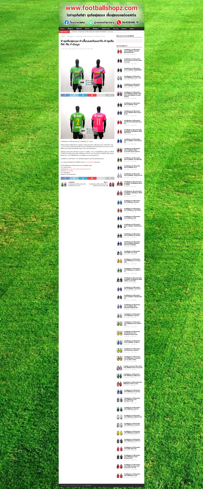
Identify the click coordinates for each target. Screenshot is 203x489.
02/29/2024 (127, 434)
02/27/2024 (127, 450)
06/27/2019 (65, 49)
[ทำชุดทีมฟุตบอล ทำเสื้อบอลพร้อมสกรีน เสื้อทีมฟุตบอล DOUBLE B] (119, 433)
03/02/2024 (127, 418)
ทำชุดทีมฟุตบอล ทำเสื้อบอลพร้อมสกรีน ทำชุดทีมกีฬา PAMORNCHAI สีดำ (132, 226)
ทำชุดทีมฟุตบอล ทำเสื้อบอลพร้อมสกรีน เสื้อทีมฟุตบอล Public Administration (132, 456)
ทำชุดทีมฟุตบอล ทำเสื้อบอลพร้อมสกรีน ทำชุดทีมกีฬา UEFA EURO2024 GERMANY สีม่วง (132, 306)
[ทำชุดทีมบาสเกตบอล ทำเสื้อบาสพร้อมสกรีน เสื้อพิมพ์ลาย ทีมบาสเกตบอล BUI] (119, 367)
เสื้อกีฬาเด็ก (79, 28)
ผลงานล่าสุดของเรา (121, 46)
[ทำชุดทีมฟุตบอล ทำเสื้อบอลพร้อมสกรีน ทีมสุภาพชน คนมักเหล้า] (119, 350)
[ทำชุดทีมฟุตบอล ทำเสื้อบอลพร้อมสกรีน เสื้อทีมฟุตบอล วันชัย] (119, 475)
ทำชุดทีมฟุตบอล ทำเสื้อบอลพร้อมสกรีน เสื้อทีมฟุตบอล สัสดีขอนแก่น (132, 374)
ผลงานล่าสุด (82, 49)
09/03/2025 (127, 71)
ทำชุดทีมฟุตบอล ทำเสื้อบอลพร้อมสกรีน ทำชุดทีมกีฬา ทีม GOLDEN (132, 234)
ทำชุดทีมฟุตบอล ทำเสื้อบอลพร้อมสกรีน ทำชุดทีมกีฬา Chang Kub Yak (133, 174)
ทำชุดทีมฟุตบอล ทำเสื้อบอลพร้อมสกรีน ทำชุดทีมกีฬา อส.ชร (132, 166)
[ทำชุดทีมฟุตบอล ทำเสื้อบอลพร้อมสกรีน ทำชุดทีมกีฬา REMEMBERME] (119, 70)
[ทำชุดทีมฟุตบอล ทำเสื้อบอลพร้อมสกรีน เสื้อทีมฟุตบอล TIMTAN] (119, 315)
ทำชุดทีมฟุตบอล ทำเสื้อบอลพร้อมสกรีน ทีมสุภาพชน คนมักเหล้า (132, 349)
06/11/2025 (127, 144)
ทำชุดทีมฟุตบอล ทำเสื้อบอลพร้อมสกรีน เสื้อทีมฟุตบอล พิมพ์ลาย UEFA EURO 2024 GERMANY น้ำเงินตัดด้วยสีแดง (132, 94)
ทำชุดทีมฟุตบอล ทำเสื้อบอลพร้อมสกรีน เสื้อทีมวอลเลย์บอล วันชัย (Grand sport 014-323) (132, 466)
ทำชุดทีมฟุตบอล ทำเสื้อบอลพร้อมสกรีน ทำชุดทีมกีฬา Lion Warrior (132, 288)
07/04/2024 (127, 290)
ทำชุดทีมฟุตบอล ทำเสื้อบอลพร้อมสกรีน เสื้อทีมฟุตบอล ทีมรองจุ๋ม (132, 201)
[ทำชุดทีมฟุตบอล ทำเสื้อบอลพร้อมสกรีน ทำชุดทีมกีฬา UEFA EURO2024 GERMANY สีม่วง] (119, 306)
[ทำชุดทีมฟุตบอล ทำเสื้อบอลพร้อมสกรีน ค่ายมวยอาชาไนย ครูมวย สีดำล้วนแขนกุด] (119, 60)
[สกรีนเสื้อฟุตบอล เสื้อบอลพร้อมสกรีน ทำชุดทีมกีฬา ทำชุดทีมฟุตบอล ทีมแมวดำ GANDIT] (119, 183)
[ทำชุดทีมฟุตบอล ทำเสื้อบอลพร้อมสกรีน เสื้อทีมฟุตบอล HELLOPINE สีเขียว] (119, 323)
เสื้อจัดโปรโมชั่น (106, 28)
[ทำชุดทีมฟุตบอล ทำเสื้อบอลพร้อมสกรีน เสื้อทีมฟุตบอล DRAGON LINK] (119, 417)
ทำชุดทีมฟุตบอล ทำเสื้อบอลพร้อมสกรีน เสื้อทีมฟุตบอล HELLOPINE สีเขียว (132, 323)
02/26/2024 (127, 460)
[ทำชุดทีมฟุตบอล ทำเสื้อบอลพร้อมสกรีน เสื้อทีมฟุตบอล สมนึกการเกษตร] (119, 383)
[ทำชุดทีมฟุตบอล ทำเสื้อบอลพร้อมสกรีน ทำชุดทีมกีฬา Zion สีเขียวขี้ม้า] (119, 159)
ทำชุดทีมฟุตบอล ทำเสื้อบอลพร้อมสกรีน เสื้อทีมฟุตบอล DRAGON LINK (133, 416)
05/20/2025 (127, 246)
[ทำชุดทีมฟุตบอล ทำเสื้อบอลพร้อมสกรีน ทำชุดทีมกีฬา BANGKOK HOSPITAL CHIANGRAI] (119, 243)
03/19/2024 (127, 393)
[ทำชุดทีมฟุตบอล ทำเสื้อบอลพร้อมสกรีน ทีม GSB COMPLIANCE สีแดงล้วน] (119, 122)
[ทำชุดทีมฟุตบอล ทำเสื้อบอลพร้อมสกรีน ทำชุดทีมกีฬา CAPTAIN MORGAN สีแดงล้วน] (119, 51)
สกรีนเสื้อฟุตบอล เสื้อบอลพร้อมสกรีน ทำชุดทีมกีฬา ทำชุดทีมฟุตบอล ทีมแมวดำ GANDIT (133, 183)
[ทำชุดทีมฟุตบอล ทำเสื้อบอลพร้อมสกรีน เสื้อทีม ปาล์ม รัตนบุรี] (119, 253)
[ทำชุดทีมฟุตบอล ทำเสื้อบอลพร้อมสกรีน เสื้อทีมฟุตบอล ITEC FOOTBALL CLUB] (119, 399)
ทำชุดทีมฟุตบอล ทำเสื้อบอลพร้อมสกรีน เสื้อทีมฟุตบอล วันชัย (132, 474)
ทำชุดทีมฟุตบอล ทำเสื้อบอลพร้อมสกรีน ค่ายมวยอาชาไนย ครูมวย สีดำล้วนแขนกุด (133, 60)
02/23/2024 (127, 469)
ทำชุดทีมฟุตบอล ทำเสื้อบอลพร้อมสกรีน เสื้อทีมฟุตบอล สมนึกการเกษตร (132, 382)
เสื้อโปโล (87, 28)
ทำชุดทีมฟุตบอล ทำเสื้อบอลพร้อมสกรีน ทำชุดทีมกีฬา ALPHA (132, 103)
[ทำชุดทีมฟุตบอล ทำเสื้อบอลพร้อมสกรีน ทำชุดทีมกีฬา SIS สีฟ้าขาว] (119, 342)
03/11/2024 (127, 402)
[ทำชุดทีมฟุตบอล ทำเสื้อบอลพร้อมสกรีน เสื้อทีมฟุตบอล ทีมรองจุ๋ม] (119, 202)
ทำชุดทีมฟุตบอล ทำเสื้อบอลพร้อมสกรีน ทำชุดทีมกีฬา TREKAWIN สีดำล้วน (133, 297)
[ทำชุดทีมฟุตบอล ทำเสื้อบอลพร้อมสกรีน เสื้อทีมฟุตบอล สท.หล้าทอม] (119, 392)
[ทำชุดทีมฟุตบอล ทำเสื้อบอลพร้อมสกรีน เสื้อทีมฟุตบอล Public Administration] (119, 457)
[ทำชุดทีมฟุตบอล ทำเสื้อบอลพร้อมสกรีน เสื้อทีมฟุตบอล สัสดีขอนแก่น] (119, 375)
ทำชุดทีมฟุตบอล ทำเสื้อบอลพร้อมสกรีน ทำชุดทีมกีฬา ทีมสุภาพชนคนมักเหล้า (132, 112)
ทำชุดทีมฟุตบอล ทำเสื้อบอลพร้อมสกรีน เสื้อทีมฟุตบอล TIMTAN (132, 314)
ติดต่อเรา (132, 28)
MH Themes (88, 485)
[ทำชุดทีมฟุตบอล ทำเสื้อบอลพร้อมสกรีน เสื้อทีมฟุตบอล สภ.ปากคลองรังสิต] (119, 260)
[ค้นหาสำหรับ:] (134, 31)
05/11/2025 (127, 254)
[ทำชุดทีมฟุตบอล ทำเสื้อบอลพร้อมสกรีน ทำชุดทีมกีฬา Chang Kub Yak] (119, 175)
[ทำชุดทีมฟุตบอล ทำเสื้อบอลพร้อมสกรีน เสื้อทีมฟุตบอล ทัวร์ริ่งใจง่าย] (119, 441)
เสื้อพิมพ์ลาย (96, 28)
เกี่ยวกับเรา (124, 28)
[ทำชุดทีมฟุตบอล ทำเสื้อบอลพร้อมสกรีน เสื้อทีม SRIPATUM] (119, 449)
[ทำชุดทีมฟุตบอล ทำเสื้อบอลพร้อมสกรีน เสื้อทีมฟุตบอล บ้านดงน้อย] (119, 425)
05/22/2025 (127, 229)
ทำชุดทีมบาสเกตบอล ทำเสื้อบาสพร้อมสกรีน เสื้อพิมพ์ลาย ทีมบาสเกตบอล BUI (133, 366)
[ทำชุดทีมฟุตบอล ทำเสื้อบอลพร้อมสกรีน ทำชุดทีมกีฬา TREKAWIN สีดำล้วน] (119, 297)
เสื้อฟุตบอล (70, 28)
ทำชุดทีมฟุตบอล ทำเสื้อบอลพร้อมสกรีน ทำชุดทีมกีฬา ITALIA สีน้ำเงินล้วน (133, 140)
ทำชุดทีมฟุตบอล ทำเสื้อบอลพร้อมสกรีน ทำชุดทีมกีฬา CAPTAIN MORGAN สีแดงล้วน (132, 51)
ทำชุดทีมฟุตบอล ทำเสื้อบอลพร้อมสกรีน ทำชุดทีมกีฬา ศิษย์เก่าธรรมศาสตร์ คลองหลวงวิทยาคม (132, 150)
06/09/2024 (127, 336)
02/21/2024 (127, 477)
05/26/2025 (127, 211)
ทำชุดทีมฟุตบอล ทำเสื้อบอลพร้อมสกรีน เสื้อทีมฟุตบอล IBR (132, 217)
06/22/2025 (127, 125)
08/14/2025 (127, 87)
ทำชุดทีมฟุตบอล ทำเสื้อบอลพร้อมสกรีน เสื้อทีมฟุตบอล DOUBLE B (132, 432)
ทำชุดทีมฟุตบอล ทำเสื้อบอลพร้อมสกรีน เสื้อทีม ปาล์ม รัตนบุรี (132, 251)
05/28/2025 (127, 204)
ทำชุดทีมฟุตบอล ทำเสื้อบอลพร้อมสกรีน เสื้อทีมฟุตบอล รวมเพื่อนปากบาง (132, 270)
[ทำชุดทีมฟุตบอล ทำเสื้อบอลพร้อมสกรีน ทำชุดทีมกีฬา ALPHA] (119, 104)
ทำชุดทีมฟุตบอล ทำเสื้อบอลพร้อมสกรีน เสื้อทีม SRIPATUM (132, 448)
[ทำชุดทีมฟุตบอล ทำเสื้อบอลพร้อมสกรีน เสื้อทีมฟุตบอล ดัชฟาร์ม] (119, 409)
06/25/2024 (127, 309)
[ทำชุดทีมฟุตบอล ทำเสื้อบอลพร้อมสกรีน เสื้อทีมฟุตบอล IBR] (119, 218)
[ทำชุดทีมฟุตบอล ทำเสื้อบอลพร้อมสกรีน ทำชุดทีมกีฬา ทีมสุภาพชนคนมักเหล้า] (119, 112)
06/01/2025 (127, 186)
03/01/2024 (127, 426)
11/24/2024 (127, 263)
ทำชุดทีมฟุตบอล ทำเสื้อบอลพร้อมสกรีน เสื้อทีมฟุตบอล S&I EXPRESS (132, 209)
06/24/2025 (127, 115)
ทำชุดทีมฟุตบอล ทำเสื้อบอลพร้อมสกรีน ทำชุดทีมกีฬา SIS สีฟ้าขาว (132, 341)
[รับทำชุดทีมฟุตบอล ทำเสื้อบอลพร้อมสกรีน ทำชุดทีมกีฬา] (101, 26)
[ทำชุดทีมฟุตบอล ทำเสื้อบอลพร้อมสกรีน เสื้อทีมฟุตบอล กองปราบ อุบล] (119, 78)
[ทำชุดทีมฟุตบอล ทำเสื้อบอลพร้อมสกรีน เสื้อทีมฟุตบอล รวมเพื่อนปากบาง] (119, 270)
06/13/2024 (127, 326)
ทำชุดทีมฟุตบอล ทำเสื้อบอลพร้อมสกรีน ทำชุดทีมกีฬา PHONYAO (132, 84)
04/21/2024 (127, 361)
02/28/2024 (127, 442)
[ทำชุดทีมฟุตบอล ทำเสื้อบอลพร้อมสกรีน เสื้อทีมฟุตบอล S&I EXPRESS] (119, 210)
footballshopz (91, 162)
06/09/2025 (127, 153)
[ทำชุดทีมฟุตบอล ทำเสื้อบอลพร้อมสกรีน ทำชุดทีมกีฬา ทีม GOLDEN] (119, 235)
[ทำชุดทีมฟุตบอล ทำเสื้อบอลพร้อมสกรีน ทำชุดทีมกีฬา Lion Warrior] (119, 289)
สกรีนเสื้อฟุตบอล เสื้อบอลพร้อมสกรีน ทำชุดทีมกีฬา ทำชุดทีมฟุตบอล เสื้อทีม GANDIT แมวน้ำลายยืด (133, 279)
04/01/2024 (126, 385)
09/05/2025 (127, 63)
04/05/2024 (127, 377)
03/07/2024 (127, 410)
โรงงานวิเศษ (70, 171)
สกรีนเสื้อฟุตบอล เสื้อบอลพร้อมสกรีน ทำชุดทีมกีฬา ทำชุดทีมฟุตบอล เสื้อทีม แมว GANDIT (133, 192)
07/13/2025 (127, 106)
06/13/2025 (127, 134)
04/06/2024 (127, 369)
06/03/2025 (127, 177)
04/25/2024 (127, 352)
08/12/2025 (127, 98)
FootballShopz (73, 49)
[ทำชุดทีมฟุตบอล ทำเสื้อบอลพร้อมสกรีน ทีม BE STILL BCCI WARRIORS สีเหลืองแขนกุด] (119, 333)
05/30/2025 (127, 196)
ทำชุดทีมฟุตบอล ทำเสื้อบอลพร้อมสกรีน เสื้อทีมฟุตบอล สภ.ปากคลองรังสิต (132, 260)
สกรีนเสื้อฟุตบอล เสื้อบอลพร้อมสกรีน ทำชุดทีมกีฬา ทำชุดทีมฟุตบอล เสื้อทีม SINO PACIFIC (133, 131)
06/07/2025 (127, 161)
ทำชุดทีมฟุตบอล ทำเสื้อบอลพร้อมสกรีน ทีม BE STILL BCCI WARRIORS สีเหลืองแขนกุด (132, 333)
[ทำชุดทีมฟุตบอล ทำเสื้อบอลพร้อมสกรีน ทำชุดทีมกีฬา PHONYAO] (119, 86)
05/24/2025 (127, 219)
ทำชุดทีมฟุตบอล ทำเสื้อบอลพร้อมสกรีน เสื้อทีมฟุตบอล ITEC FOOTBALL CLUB (132, 399)
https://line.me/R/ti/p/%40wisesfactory (80, 169)
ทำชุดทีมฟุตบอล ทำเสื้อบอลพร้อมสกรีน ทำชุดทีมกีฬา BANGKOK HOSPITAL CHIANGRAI (132, 243)
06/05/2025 (127, 169)
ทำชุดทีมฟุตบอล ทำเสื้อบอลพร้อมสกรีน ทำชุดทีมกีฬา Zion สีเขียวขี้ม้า (133, 158)
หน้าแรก (62, 28)
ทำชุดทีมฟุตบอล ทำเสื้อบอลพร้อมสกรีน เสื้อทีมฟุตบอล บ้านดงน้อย (132, 424)
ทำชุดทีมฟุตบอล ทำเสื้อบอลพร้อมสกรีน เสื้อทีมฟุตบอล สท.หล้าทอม (132, 390)
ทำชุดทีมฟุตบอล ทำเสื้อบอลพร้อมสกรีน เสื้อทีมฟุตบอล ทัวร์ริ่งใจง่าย (132, 440)
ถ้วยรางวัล (115, 28)
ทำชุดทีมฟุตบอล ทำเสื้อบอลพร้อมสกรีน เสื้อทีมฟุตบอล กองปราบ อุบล (132, 77)
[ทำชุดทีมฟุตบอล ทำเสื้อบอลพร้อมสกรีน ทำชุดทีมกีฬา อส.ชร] (119, 167)
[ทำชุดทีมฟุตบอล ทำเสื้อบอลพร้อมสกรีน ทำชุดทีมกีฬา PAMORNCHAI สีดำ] (119, 226)
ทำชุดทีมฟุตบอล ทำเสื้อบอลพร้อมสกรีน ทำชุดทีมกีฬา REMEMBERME (133, 69)
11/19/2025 (127, 54)
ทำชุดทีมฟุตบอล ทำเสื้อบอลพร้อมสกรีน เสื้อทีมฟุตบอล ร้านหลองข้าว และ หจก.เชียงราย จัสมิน (132, 358)
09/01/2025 (127, 79)
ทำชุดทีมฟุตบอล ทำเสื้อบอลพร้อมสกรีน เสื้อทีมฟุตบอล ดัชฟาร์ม (132, 408)
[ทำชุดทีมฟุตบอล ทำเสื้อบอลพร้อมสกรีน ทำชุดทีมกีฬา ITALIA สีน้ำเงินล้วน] (119, 141)
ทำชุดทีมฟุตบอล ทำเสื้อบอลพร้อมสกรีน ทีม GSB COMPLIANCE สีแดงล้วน (133, 122)
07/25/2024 (127, 282)
